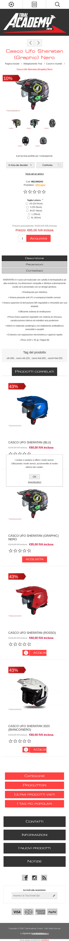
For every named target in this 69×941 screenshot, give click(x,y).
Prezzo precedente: (23, 226)
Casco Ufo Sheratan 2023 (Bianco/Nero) (29, 727)
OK (34, 476)
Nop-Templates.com (40, 934)
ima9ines (45, 940)
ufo (8, 358)
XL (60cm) (36, 217)
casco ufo (20, 358)
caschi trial (53, 358)
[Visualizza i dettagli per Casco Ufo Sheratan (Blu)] (34, 409)
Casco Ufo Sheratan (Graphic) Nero (33, 537)
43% (13, 386)
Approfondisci (34, 482)
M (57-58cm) (36, 210)
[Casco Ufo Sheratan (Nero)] (38, 42)
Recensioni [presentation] (34, 264)
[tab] (34, 258)
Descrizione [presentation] (34, 258)
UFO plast (40, 185)
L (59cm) (36, 214)
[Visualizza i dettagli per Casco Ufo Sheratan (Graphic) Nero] (34, 502)
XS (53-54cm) (36, 203)
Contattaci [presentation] (34, 271)
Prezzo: (21, 230)
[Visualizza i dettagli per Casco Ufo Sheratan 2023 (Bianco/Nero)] (34, 693)
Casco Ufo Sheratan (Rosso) (32, 632)
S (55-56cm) (36, 207)
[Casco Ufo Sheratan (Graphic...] (30, 42)
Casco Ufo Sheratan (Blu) (29, 442)
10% (8, 78)
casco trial (36, 358)
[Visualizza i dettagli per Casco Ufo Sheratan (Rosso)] (34, 599)
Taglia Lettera (34, 200)
